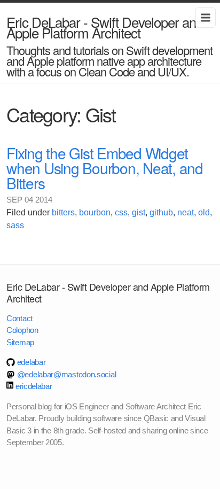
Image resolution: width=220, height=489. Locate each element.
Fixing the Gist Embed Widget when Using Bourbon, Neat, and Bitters (104, 167)
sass (15, 225)
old (204, 212)
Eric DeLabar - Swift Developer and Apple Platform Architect (104, 27)
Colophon (22, 330)
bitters (63, 212)
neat (185, 212)
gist (138, 212)
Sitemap (20, 342)
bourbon (95, 212)
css (121, 212)
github (161, 212)
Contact (19, 318)
